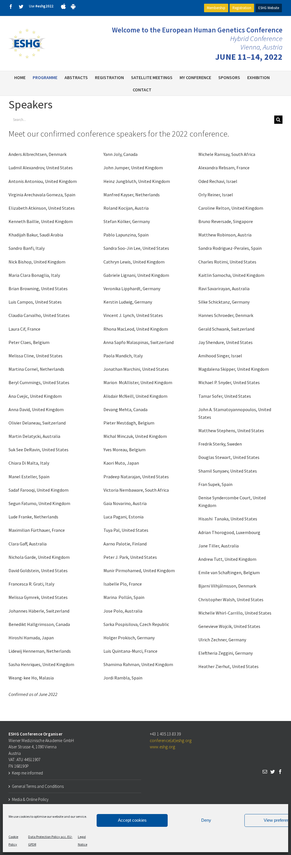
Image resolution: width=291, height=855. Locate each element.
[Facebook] (280, 771)
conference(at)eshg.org (171, 740)
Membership (216, 7)
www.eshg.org (162, 746)
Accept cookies (132, 820)
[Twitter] (272, 771)
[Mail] (265, 771)
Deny (206, 820)
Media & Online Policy (30, 799)
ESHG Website (268, 7)
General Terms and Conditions (38, 786)
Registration (241, 7)
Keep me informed (27, 773)
